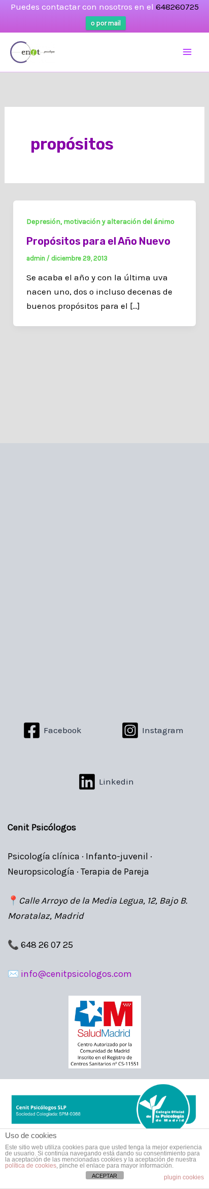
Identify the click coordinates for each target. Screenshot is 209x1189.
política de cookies (30, 1165)
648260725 (177, 7)
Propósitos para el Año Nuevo (98, 241)
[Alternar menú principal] (187, 52)
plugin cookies (184, 1177)
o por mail (106, 23)
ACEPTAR (104, 1176)
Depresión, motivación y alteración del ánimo (100, 221)
